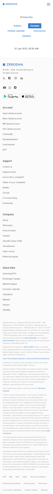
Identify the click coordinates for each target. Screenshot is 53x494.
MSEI (25, 477)
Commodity (8, 134)
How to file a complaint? (13, 177)
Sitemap (44, 490)
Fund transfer (9, 144)
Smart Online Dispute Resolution (14, 359)
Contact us (7, 167)
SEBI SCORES (28, 347)
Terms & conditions (38, 477)
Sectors (6, 305)
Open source (9, 251)
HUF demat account (11, 129)
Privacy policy (29, 483)
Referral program (10, 256)
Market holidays (10, 284)
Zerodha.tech (9, 246)
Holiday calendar (16, 30)
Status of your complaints (14, 182)
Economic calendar (11, 289)
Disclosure (42, 483)
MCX (18, 477)
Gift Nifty (6, 310)
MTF (5, 150)
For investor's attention (12, 490)
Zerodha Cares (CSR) (12, 241)
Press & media (9, 230)
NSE (4, 477)
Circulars (34, 25)
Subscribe (27, 17)
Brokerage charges (11, 279)
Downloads (8, 203)
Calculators (8, 294)
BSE (10, 477)
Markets (6, 299)
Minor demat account (12, 118)
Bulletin (17, 25)
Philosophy (8, 225)
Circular (6, 193)
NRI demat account (11, 124)
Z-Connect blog (10, 198)
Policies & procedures (12, 483)
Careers (6, 236)
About (5, 220)
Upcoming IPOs (9, 273)
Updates (26, 36)
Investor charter (31, 490)
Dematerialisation (10, 139)
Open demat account (12, 113)
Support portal (9, 172)
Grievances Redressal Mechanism (37, 359)
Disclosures (40, 30)
